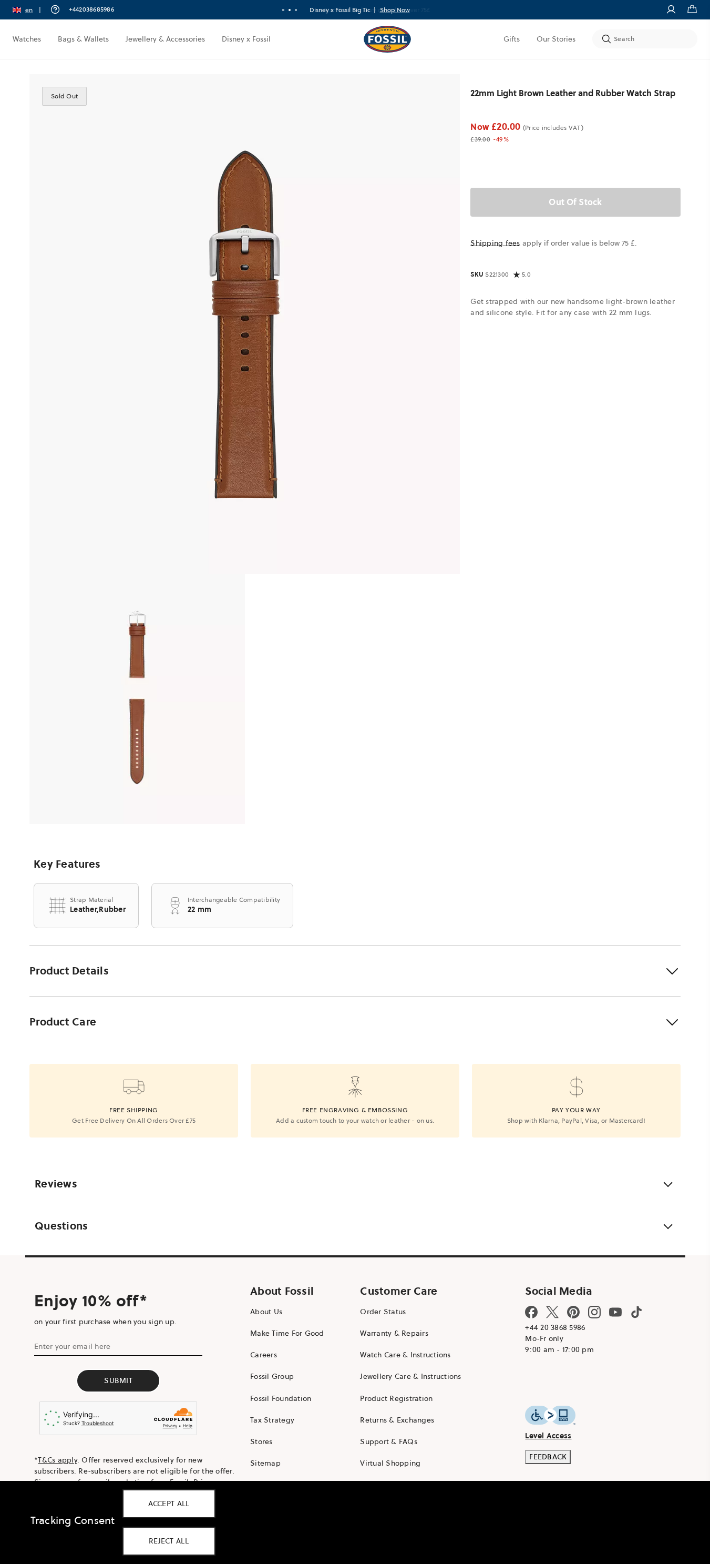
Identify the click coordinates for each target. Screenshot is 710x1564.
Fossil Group (272, 1376)
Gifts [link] (511, 39)
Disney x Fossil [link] (246, 39)
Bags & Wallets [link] (83, 39)
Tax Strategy (272, 1420)
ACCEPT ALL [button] (169, 1503)
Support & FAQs (388, 1441)
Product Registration (396, 1398)
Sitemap (265, 1463)
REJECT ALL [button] (169, 1541)
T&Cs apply (57, 1460)
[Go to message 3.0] (296, 10)
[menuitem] (27, 38)
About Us (266, 1311)
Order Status (383, 1311)
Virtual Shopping (390, 1463)
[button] (30, 9)
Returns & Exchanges (397, 1420)
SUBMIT (118, 1380)
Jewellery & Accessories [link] (165, 39)
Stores (261, 1441)
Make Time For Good (287, 1333)
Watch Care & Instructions (405, 1354)
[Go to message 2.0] (290, 10)
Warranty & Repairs (394, 1333)
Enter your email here (72, 1346)
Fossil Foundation (280, 1398)
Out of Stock (575, 202)
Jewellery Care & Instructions (410, 1376)
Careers (263, 1354)
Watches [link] (27, 39)
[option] (244, 324)
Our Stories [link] (556, 39)
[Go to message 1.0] (283, 10)
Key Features (67, 864)
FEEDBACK (548, 1456)
